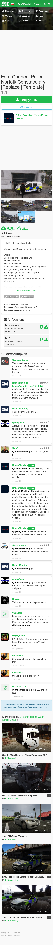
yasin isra (17, 612)
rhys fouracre (19, 686)
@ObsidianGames (21, 468)
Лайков (25, 230)
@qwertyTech (19, 531)
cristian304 (17, 655)
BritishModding (20, 465)
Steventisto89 (19, 545)
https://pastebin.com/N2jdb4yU (27, 386)
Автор (31, 465)
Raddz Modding (20, 382)
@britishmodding (21, 625)
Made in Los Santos (10, 935)
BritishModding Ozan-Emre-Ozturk (32, 116)
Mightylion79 (18, 635)
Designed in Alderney (11, 932)
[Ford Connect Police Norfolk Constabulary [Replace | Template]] (26, 184)
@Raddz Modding (21, 491)
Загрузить (28, 99)
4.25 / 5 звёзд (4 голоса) (10, 236)
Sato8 (15, 448)
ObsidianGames (20, 359)
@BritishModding (21, 451)
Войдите (40, 704)
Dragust (16, 598)
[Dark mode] (45, 3)
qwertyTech (18, 422)
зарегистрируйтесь (14, 707)
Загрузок (11, 230)
